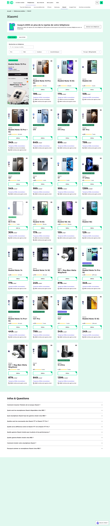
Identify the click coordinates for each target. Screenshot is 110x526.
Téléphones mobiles (19, 11)
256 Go (18, 228)
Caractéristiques (54, 52)
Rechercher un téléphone (16, 44)
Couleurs (39, 52)
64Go (92, 89)
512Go (67, 138)
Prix (11, 52)
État (24, 52)
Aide (57, 2)
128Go (67, 228)
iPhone (49, 7)
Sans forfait (22, 37)
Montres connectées (84, 7)
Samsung (56, 7)
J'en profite (18, 74)
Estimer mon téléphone (92, 26)
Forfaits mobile (20, 2)
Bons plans (50, 2)
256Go (43, 89)
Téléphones (30, 2)
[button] (101, 2)
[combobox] (21, 47)
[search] (97, 2)
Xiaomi (64, 7)
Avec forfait (12, 37)
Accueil (9, 11)
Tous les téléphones (25, 7)
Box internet (40, 2)
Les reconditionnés (39, 7)
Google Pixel (72, 7)
